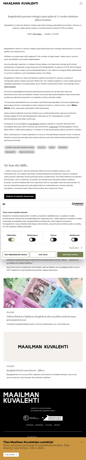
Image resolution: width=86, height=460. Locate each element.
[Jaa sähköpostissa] (54, 43)
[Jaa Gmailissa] (39, 43)
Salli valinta (43, 254)
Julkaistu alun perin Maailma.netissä (20, 147)
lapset (51, 147)
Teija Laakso (37, 34)
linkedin (56, 425)
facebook (30, 425)
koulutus (41, 147)
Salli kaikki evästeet (70, 254)
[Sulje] (81, 442)
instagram (39, 425)
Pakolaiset (63, 147)
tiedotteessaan (10, 86)
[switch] (32, 239)
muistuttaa (53, 127)
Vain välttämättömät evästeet (16, 254)
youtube (48, 425)
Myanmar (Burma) (26, 152)
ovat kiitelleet (34, 124)
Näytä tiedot (74, 248)
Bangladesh (10, 152)
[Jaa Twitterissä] (32, 43)
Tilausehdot (32, 437)
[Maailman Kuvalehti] (21, 402)
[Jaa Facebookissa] (46, 43)
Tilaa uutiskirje (10, 455)
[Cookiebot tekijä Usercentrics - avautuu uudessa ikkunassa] (73, 204)
